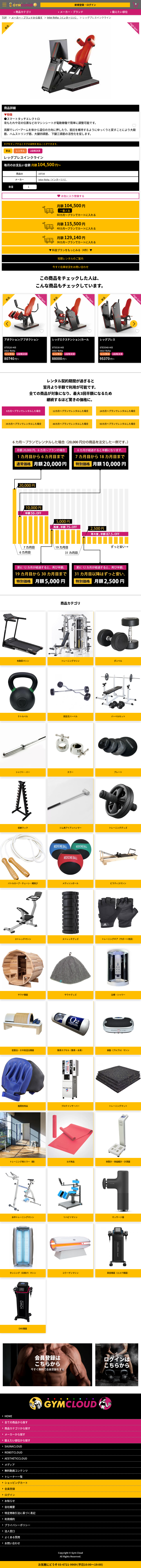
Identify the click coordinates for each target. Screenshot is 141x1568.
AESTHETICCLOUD (16, 1458)
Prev (7, 323)
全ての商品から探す (16, 1422)
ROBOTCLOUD (13, 1452)
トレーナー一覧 (14, 1476)
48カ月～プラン (70, 423)
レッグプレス (59, 339)
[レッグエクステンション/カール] (25, 315)
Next (133, 323)
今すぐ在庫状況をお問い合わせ (70, 267)
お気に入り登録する (72, 196)
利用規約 (10, 1519)
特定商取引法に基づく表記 (20, 1513)
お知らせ (10, 1501)
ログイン (10, 1495)
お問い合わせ (12, 1543)
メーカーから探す (15, 1434)
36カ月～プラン (23, 423)
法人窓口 (10, 1531)
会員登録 (10, 1488)
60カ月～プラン (117, 423)
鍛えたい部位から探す (17, 1440)
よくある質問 (12, 1537)
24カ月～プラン (117, 410)
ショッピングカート (16, 1482)
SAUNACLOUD (13, 1446)
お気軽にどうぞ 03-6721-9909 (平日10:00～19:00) (70, 1564)
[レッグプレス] (72, 315)
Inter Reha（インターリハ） (52, 179)
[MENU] (4, 4)
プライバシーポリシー (17, 1525)
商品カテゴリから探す (17, 1428)
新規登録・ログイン (85, 4)
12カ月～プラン (70, 410)
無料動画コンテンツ (16, 1470)
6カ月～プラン (23, 410)
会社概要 (10, 1507)
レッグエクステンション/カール (22, 339)
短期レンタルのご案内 (70, 258)
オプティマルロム (110, 339)
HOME (8, 1416)
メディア (10, 1464)
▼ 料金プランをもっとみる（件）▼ (70, 250)
